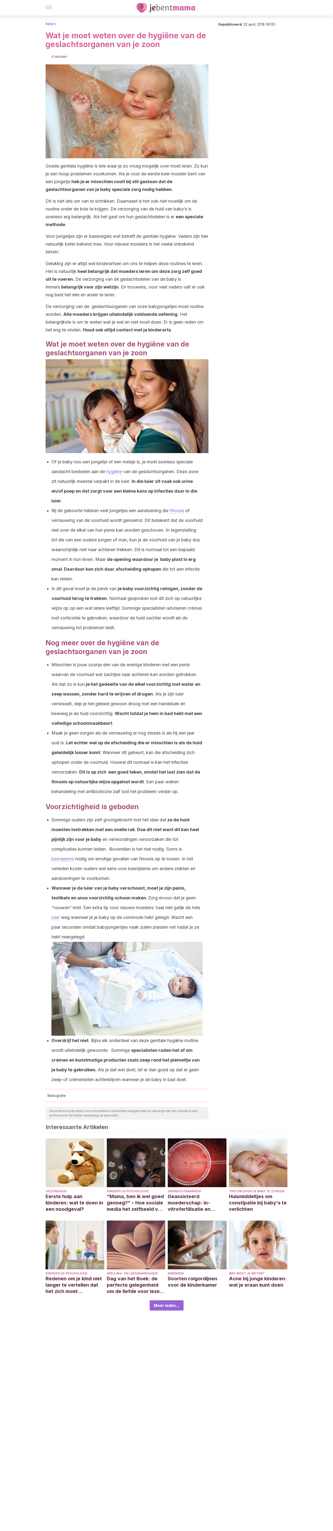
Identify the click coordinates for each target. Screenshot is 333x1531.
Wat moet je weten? (246, 1273)
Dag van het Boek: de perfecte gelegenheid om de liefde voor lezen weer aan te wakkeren (135, 1285)
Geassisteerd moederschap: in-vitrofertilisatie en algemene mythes (189, 1202)
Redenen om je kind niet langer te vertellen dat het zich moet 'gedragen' (74, 1285)
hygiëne (114, 471)
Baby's (51, 24)
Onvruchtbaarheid (184, 1191)
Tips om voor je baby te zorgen (256, 1191)
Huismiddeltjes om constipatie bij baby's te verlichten (258, 1202)
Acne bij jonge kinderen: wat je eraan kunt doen (258, 1282)
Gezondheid (56, 1191)
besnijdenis (62, 858)
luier (55, 917)
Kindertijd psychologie (128, 1191)
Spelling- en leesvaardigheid (132, 1273)
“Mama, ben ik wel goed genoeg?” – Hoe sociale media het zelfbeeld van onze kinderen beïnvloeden (135, 1202)
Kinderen (176, 1273)
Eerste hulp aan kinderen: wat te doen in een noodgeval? (74, 1202)
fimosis (177, 510)
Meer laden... (166, 1305)
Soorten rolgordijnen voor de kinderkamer (192, 1282)
